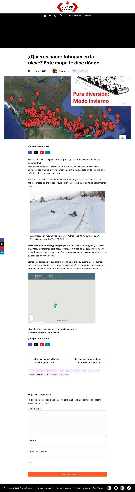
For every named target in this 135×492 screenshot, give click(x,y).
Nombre (32, 440)
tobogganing (64, 374)
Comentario (34, 408)
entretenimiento (50, 371)
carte (31, 371)
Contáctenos (97, 488)
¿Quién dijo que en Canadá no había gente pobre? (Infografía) (47, 361)
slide (47, 374)
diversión (39, 371)
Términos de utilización (82, 488)
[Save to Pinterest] (42, 152)
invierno (77, 371)
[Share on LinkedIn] (47, 152)
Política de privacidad (45, 488)
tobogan (54, 374)
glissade (69, 371)
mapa (91, 371)
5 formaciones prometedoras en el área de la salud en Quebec (87, 361)
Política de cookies (63, 488)
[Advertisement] (67, 33)
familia (61, 371)
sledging (40, 374)
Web (30, 462)
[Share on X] (36, 152)
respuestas (51, 166)
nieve (97, 371)
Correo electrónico (37, 451)
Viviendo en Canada (80, 71)
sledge (32, 374)
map (84, 371)
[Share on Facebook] (30, 152)
